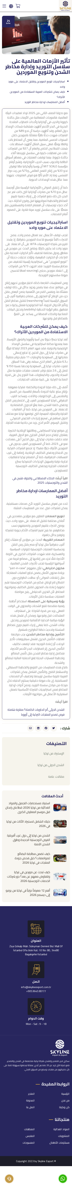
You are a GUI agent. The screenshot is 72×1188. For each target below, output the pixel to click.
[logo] (65, 5)
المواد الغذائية (61, 1129)
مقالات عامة (56, 776)
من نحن (65, 1100)
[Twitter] (53, 728)
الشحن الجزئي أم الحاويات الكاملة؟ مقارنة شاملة (36, 709)
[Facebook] (46, 728)
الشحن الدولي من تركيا (51, 765)
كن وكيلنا (64, 1107)
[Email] (30, 728)
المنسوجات (29, 1143)
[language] (11, 6)
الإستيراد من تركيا (54, 753)
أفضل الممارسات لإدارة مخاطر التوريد (44, 101)
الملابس (30, 1136)
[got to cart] (17, 5)
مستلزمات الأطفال (59, 1143)
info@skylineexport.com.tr (36, 987)
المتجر (31, 1094)
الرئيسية (65, 1094)
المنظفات (29, 1129)
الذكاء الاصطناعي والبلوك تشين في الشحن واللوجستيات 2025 (40, 480)
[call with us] (63, 1178)
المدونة (30, 1100)
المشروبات (63, 1136)
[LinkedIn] (38, 728)
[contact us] (9, 1178)
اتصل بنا (30, 1107)
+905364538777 (36, 991)
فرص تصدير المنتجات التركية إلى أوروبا (42, 714)
